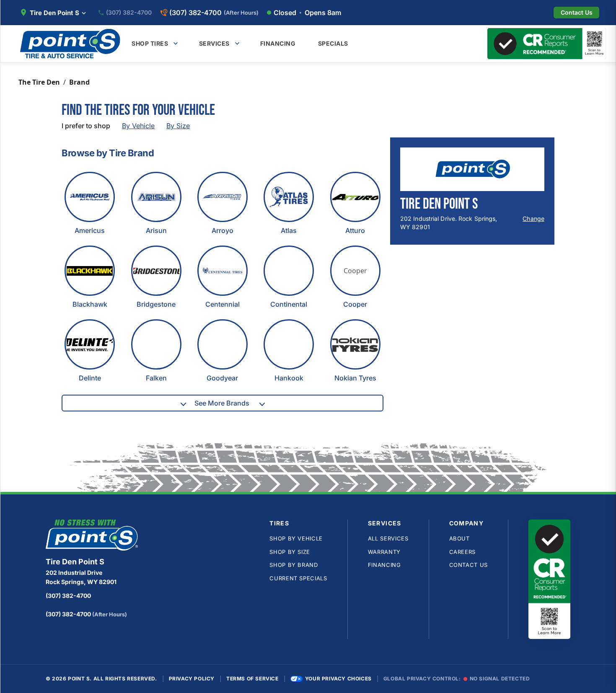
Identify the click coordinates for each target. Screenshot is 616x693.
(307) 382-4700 (129, 12)
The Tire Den (39, 82)
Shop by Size (289, 551)
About (459, 538)
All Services (388, 538)
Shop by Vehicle (296, 538)
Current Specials (298, 578)
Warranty (384, 551)
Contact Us (468, 564)
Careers (462, 551)
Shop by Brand (293, 564)
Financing (384, 564)
